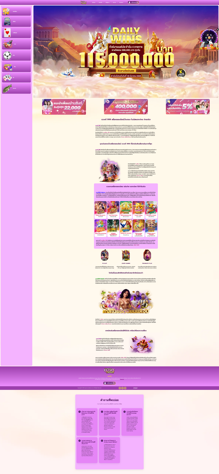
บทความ (114, 2)
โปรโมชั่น (100, 2)
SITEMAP (135, 388)
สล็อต (14, 21)
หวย (15, 44)
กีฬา (14, 55)
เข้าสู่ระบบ (108, 2)
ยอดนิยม (15, 11)
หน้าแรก (93, 2)
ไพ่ (13, 77)
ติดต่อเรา (121, 2)
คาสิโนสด (15, 33)
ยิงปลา (14, 88)
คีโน (15, 66)
